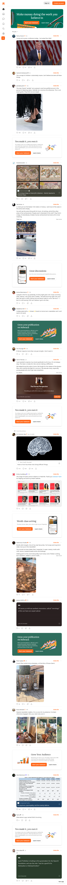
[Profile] (3, 33)
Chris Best (19, 850)
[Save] (59, 192)
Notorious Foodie (21, 542)
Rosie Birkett (20, 709)
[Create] (3, 38)
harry (18, 815)
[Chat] (3, 19)
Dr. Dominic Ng (21, 434)
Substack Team (57, 476)
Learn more (45, 23)
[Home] (3, 3)
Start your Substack (31, 23)
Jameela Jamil (20, 86)
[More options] (60, 35)
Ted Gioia (19, 204)
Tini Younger (20, 348)
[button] (3, 9)
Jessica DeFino (20, 600)
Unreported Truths (25, 803)
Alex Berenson (20, 775)
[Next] (60, 729)
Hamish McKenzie (21, 73)
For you (14, 31)
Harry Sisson (20, 36)
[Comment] (22, 198)
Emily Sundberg (21, 474)
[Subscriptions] (3, 14)
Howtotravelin (20, 163)
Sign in (47, 3)
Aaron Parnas (20, 359)
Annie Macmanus (21, 292)
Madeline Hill (20, 309)
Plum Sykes (19, 661)
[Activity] (3, 24)
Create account (59, 3)
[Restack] (27, 303)
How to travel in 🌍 (25, 191)
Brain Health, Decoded (25, 462)
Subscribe (56, 36)
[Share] (34, 67)
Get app (61, 881)
